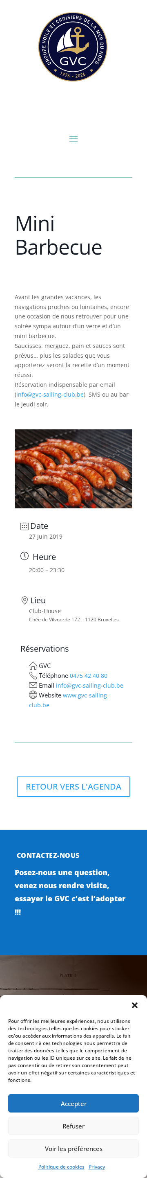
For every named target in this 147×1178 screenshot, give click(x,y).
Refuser (73, 1126)
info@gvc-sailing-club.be (50, 394)
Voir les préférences (73, 1148)
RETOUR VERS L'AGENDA (73, 786)
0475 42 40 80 (88, 675)
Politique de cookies (61, 1166)
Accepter (74, 1103)
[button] (135, 1005)
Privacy (97, 1166)
